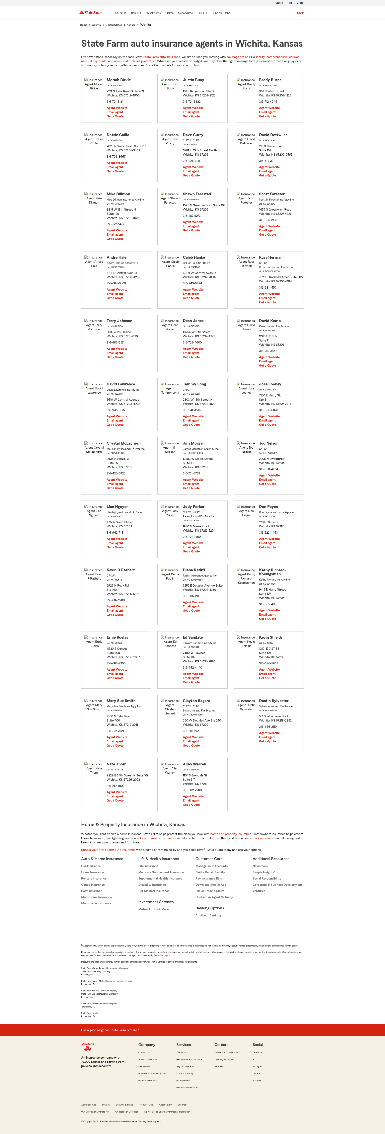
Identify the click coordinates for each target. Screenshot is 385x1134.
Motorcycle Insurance (96, 903)
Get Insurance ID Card (187, 1087)
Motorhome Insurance (96, 897)
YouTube (257, 1080)
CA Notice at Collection (126, 1112)
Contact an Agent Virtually (214, 897)
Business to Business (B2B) (151, 1073)
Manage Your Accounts (212, 866)
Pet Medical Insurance (153, 891)
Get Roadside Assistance (189, 1059)
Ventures (259, 891)
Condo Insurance (93, 884)
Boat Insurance (91, 891)
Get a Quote (115, 116)
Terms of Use (146, 1105)
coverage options (238, 57)
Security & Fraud (124, 1105)
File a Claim (182, 1052)
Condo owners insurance (157, 838)
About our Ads (88, 1105)
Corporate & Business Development (277, 884)
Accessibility (165, 1105)
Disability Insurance (152, 884)
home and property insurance (230, 834)
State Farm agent (162, 955)
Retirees (219, 1066)
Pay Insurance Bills (209, 878)
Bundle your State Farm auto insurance (108, 849)
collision (294, 57)
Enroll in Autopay (185, 1073)
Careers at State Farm (226, 1052)
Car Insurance (91, 866)
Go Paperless (183, 1080)
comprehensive (277, 57)
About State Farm (147, 1059)
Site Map (182, 1105)
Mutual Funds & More (153, 909)
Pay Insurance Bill (185, 1066)
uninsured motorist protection (134, 61)
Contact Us (144, 1052)
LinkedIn (257, 1073)
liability (260, 57)
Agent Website (117, 107)
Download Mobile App (211, 884)
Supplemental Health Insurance (160, 878)
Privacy (106, 1105)
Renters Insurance (93, 878)
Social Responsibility (267, 878)
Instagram (258, 1066)
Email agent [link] (115, 112)
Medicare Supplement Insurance (161, 872)
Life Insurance (148, 866)
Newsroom (260, 866)
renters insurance (261, 838)
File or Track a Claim (210, 891)
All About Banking (208, 915)
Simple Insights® (264, 872)
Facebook (257, 1052)
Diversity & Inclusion (225, 1059)
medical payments (93, 61)
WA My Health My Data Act (95, 1112)
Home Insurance (92, 872)
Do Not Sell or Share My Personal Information (167, 1112)
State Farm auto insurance (161, 57)
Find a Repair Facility (210, 872)
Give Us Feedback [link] (147, 1080)
